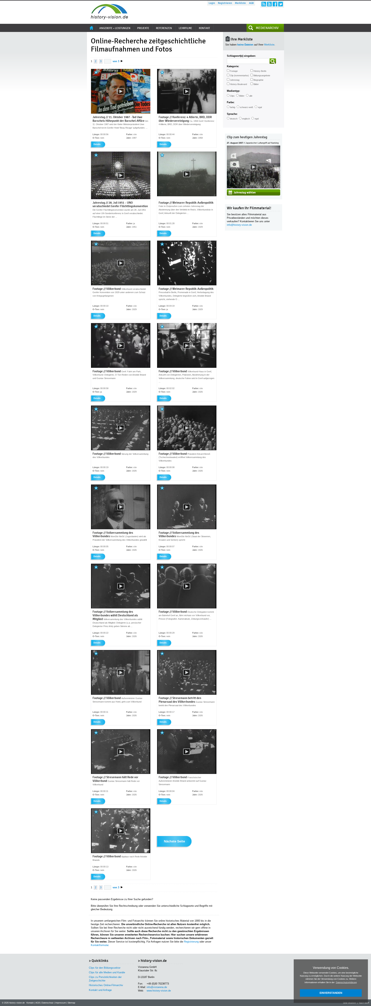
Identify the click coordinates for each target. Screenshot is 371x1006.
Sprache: (232, 113)
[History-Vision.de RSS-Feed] (263, 4)
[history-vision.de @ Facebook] (275, 4)
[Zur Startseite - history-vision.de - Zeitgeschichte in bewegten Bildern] (107, 18)
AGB (251, 3)
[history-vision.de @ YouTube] (269, 4)
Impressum (60, 1003)
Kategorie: (233, 66)
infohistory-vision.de (239, 224)
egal (260, 107)
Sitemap (71, 1003)
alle (250, 96)
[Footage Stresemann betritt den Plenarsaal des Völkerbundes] (186, 694)
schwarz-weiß (246, 107)
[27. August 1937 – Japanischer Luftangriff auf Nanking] (253, 187)
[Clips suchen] (273, 61)
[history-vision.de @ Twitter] (280, 4)
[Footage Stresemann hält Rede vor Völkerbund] (120, 773)
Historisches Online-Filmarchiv (106, 985)
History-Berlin (260, 71)
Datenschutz (48, 1003)
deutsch (233, 118)
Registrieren (225, 3)
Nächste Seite (174, 841)
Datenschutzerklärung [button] (346, 982)
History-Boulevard (238, 84)
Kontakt (30, 1003)
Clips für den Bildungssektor (104, 967)
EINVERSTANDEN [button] (331, 992)
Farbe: (230, 102)
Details (97, 144)
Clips (232, 96)
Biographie (258, 80)
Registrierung (191, 941)
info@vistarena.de (157, 987)
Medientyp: (233, 90)
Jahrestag (234, 80)
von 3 (116, 61)
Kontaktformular (99, 945)
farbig (232, 107)
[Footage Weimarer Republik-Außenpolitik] (186, 195)
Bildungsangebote (262, 75)
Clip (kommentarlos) (239, 75)
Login (212, 3)
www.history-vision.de (159, 990)
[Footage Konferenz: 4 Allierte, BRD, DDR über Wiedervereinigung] (186, 113)
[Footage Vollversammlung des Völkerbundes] (120, 528)
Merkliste (240, 3)
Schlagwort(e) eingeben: (241, 55)
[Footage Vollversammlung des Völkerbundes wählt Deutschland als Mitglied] (120, 607)
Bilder (256, 84)
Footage (234, 71)
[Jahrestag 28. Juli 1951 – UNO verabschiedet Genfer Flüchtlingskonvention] (120, 198)
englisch (246, 118)
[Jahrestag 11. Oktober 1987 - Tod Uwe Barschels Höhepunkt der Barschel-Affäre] (120, 113)
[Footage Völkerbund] (120, 284)
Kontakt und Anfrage (100, 990)
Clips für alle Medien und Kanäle (107, 972)
